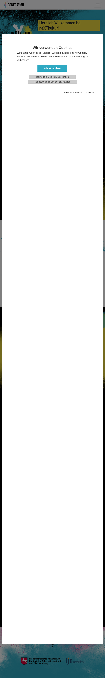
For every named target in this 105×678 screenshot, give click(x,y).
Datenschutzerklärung (72, 92)
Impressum (91, 92)
